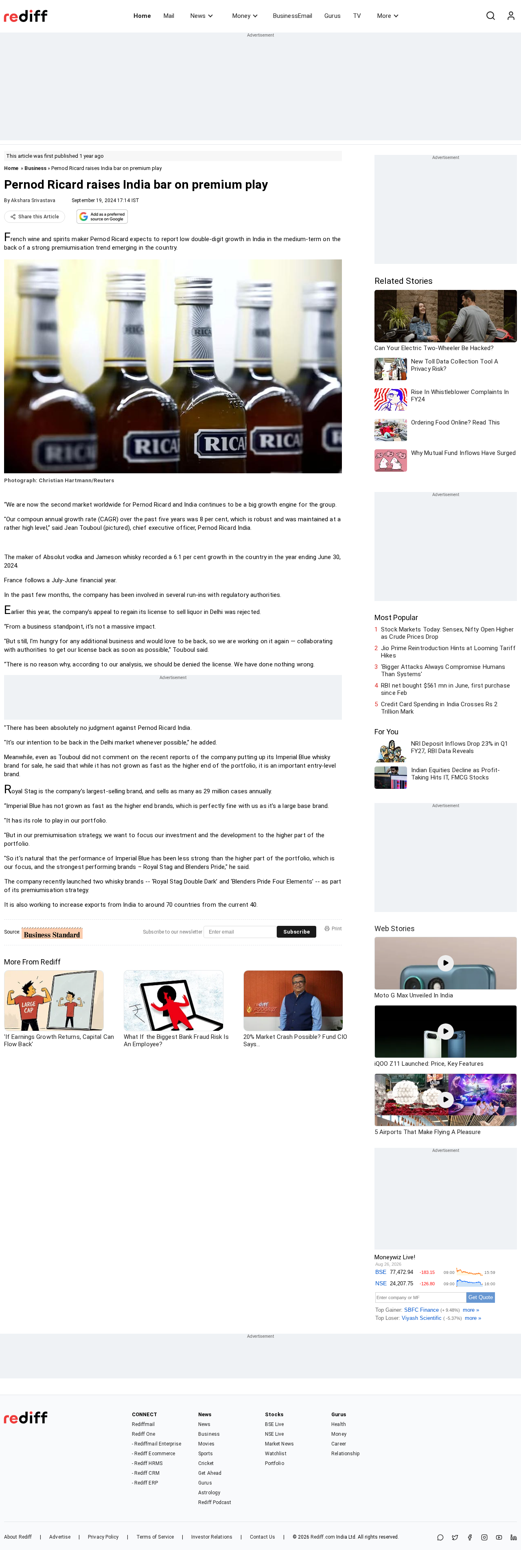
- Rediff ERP (145, 1483)
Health (338, 1424)
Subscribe (296, 932)
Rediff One (143, 1434)
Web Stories (394, 928)
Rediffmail (143, 1424)
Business (35, 168)
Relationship (345, 1453)
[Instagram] (484, 1538)
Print (337, 929)
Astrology (209, 1493)
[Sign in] (511, 15)
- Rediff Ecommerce (153, 1453)
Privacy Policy (103, 1537)
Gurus (332, 16)
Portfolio (274, 1463)
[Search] (490, 15)
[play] (446, 963)
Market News (279, 1444)
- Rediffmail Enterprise (156, 1444)
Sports (205, 1453)
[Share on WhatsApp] (440, 1538)
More (384, 16)
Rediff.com (323, 1537)
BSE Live (274, 1424)
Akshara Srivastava (33, 200)
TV (357, 16)
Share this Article (38, 217)
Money (241, 16)
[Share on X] (455, 1538)
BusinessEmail (292, 16)
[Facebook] (469, 1538)
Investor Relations (211, 1537)
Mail (169, 16)
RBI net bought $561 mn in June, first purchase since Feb (445, 689)
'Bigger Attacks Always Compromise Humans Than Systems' (443, 670)
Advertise (59, 1537)
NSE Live (274, 1434)
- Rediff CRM (146, 1473)
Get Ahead (209, 1473)
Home (142, 16)
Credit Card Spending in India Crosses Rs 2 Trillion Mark (439, 708)
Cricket (206, 1463)
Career (338, 1444)
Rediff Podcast (214, 1502)
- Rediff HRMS (147, 1463)
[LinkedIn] (513, 1538)
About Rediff (18, 1537)
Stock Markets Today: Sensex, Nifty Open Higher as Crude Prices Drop (447, 633)
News (198, 16)
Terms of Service (155, 1537)
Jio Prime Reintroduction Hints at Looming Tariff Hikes (448, 651)
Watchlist (276, 1453)
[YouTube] (499, 1538)
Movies (206, 1444)
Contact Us (262, 1537)
